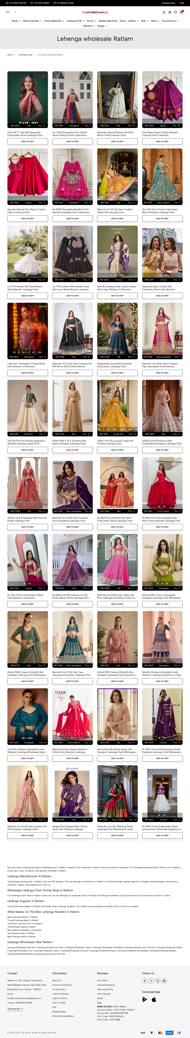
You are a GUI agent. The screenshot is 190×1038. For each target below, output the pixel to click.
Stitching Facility (105, 989)
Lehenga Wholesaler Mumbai (21, 947)
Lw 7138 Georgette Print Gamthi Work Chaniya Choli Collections (69, 134)
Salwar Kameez (31, 20)
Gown (123, 20)
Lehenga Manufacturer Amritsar (50, 954)
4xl (130, 429)
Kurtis (90, 20)
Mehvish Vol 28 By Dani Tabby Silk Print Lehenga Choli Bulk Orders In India (116, 596)
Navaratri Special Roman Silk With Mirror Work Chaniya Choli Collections (115, 134)
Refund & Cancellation (63, 1016)
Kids (143, 20)
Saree (15, 20)
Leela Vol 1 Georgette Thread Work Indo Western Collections (26, 365)
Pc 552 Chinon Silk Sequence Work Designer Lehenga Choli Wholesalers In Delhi (162, 751)
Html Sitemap (103, 994)
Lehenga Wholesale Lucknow (74, 950)
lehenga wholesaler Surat (112, 895)
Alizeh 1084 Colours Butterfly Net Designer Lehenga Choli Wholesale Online (26, 673)
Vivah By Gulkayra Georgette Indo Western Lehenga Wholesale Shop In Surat (27, 751)
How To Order (59, 1003)
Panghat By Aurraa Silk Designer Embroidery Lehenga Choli (114, 365)
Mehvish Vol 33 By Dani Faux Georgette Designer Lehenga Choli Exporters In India (71, 673)
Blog (99, 1003)
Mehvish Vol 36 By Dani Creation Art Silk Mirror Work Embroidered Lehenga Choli (72, 365)
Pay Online (102, 980)
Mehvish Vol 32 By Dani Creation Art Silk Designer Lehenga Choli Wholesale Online (27, 828)
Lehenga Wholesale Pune (21, 950)
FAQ (54, 1007)
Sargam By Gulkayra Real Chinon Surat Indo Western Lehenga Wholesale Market (69, 828)
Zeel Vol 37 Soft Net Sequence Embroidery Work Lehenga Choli (25, 134)
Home (10, 55)
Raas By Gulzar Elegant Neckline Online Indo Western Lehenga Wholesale (69, 751)
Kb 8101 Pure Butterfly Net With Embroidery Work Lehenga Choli (114, 519)
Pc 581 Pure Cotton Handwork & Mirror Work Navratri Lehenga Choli (161, 519)
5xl (137, 429)
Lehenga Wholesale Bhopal (162, 950)
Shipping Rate (59, 1011)
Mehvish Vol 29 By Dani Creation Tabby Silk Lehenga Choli (115, 211)
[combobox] (11, 12)
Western (87, 25)
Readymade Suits (108, 20)
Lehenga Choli (74, 20)
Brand (100, 998)
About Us (56, 980)
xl (115, 275)
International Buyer (106, 985)
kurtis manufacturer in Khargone (27, 923)
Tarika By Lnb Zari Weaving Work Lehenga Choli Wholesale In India (115, 828)
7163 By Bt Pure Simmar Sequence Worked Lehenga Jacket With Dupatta (26, 442)
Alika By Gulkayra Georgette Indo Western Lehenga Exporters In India (161, 673)
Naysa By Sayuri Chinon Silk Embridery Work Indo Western (158, 288)
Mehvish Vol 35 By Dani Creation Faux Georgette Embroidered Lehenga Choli (160, 365)
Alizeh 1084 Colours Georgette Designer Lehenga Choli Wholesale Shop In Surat (161, 596)
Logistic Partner (59, 998)
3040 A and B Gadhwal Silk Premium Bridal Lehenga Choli (27, 519)
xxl (122, 275)
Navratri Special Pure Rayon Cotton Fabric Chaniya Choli (26, 211)
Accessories (169, 20)
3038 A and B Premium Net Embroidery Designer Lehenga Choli (162, 442)
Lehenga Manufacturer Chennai (140, 947)
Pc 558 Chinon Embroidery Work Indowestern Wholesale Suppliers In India (161, 828)
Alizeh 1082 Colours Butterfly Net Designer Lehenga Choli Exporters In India (117, 673)
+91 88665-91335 (23, 1003)
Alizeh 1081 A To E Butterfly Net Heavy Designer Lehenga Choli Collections (69, 442)
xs (14, 352)
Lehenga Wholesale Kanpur (103, 950)
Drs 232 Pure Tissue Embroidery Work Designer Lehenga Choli (160, 211)
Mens (154, 20)
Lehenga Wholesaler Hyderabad (108, 947)
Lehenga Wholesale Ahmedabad (133, 950)
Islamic (132, 20)
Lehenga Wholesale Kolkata (169, 947)
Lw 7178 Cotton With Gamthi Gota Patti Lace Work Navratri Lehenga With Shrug (70, 288)
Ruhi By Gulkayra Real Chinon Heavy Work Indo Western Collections (116, 288)
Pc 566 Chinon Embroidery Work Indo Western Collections (25, 596)
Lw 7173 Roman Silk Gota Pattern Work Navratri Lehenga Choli (24, 288)
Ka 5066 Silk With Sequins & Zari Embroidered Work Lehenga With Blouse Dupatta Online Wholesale (70, 596)
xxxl (122, 429)
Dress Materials (52, 20)
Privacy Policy (59, 989)
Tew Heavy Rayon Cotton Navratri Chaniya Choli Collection (160, 134)
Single (101, 25)
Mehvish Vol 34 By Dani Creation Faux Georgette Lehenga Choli (70, 519)
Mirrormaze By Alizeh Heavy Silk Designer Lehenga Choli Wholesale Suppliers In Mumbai (116, 751)
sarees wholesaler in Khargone (26, 930)
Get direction (14, 1009)
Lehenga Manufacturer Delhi (50, 947)
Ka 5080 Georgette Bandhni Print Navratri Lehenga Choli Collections (71, 211)
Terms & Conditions (62, 985)
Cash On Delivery (60, 994)
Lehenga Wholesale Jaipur (46, 950)
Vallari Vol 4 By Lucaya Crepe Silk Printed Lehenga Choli (115, 442)
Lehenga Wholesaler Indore (78, 947)
